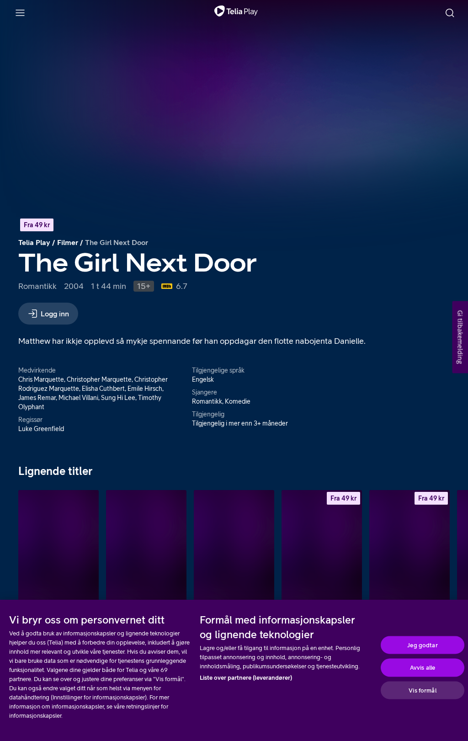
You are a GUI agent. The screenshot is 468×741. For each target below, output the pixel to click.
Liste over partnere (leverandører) (246, 677)
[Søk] (450, 13)
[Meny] (20, 12)
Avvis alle (422, 667)
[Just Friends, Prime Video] (146, 550)
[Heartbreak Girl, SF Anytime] (409, 550)
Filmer (67, 242)
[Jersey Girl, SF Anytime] (322, 550)
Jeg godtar (422, 644)
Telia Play (34, 242)
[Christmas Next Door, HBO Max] (58, 550)
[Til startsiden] (236, 12)
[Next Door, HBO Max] (234, 550)
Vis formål (422, 690)
